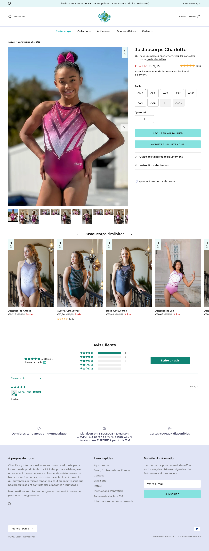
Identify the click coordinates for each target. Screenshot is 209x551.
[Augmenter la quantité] (151, 119)
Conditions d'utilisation (189, 536)
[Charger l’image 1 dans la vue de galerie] (68, 126)
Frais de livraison (162, 71)
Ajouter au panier (168, 133)
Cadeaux (147, 31)
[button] (86, 353)
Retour (98, 485)
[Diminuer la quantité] (138, 119)
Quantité (140, 112)
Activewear (103, 31)
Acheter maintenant (168, 144)
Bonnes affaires (126, 31)
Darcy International (25, 537)
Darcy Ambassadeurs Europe (112, 470)
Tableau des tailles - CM (108, 496)
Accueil (11, 42)
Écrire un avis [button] (170, 360)
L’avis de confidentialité (163, 536)
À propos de (101, 465)
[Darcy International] (104, 16)
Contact (99, 475)
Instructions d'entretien (108, 490)
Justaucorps (63, 31)
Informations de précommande (113, 501)
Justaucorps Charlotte (29, 42)
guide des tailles (156, 59)
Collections (83, 31)
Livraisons (100, 480)
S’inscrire (172, 494)
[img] (18, 387)
